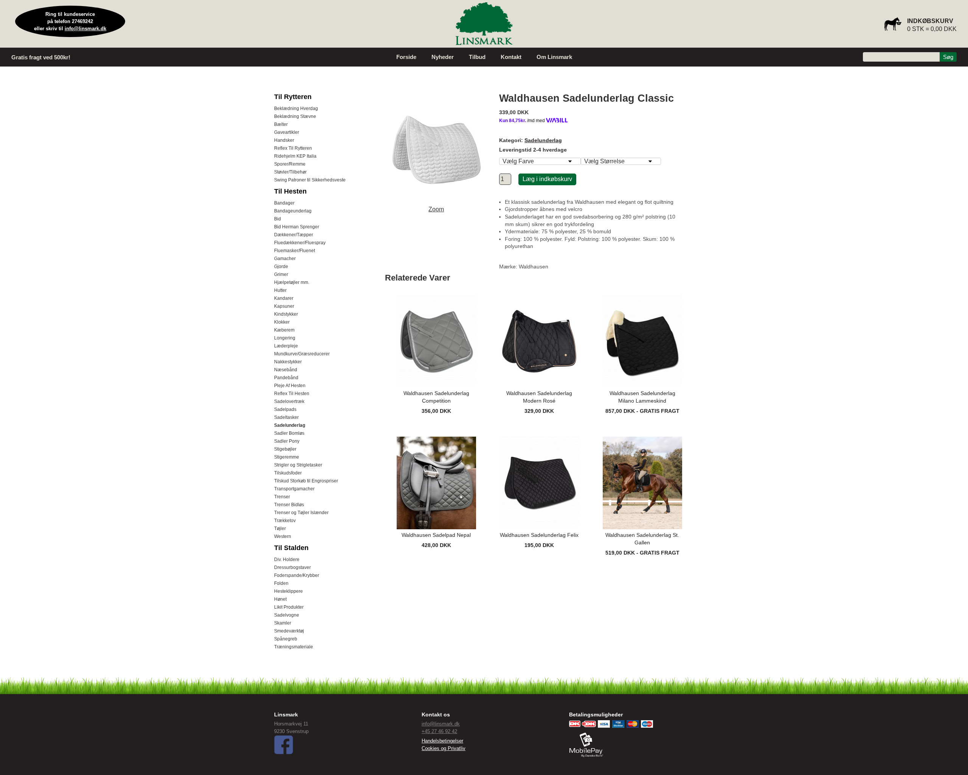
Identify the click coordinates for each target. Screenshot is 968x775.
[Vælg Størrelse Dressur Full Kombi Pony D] (621, 161)
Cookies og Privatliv (443, 748)
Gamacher (285, 258)
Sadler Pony (286, 441)
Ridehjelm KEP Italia (295, 156)
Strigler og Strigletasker (298, 465)
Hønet (280, 599)
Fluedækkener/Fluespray (300, 242)
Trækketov (285, 520)
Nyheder (442, 57)
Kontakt (511, 57)
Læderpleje (286, 346)
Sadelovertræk (289, 401)
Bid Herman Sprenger (296, 226)
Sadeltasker (286, 417)
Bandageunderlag (293, 211)
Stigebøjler (285, 449)
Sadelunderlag (289, 425)
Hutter (280, 290)
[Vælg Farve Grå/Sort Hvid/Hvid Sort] (540, 161)
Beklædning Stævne (295, 116)
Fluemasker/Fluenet (294, 250)
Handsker (284, 140)
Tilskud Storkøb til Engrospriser (306, 481)
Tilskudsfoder (288, 473)
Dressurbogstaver (292, 567)
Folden (281, 583)
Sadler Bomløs (289, 433)
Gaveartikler (286, 132)
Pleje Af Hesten (290, 385)
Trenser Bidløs (289, 504)
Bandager (284, 203)
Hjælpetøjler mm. (291, 282)
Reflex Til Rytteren (293, 148)
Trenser (282, 496)
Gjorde (281, 266)
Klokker (282, 322)
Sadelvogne (286, 615)
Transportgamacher (294, 488)
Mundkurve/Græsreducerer (302, 353)
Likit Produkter (289, 607)
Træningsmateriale (293, 646)
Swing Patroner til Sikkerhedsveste (310, 180)
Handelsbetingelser (442, 741)
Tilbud (477, 57)
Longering (284, 338)
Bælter (281, 124)
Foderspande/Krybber (296, 575)
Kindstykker (286, 314)
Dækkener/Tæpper (293, 234)
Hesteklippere (288, 591)
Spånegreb (285, 639)
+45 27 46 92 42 (439, 731)
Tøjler (280, 528)
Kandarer (283, 298)
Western (282, 536)
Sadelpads (285, 409)
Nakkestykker (288, 361)
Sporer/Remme (290, 164)
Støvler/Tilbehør (290, 172)
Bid (277, 219)
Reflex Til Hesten (291, 393)
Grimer (281, 274)
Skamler (282, 623)
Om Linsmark (554, 57)
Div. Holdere (286, 559)
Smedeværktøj (289, 631)
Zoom (436, 209)
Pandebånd (286, 377)
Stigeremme (286, 457)
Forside (406, 57)
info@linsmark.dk (85, 28)
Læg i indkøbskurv (547, 179)
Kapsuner (284, 306)
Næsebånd (285, 369)
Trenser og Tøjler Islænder (301, 512)
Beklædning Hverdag (296, 108)
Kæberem (284, 330)
